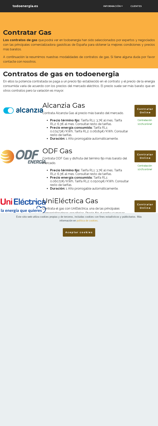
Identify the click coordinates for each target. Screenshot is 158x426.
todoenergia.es (25, 6)
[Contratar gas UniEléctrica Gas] (23, 207)
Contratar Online (145, 111)
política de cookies (87, 220)
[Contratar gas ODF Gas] (23, 156)
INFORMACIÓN (112, 6)
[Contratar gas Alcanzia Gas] (23, 110)
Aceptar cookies (79, 232)
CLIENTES (136, 6)
